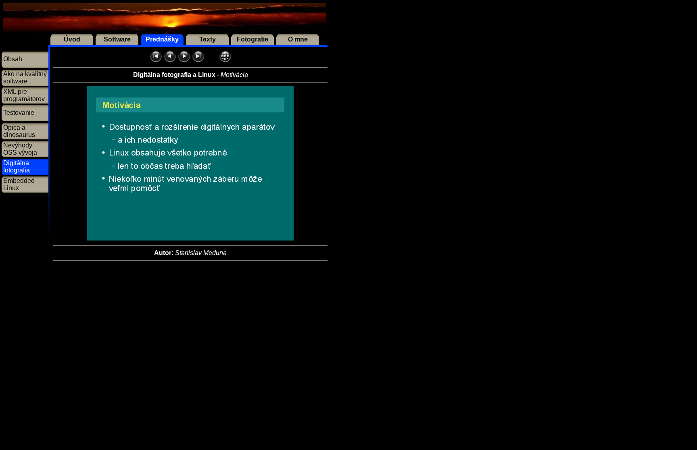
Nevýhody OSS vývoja (20, 149)
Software (117, 39)
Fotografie (252, 39)
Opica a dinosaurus (19, 131)
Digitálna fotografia (16, 167)
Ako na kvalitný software (25, 78)
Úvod (72, 39)
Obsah (12, 59)
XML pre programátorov (24, 95)
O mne (298, 39)
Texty (207, 39)
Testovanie (18, 112)
